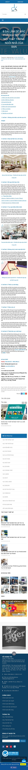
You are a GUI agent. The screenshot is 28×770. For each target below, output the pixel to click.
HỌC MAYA (5, 497)
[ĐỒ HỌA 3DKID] (14, 7)
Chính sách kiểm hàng (8, 709)
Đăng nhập (20, 1)
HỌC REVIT (5, 478)
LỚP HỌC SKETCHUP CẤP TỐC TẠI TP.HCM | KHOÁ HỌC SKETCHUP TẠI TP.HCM (13, 552)
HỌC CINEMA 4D (6, 493)
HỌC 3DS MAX (6, 466)
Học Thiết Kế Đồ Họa (8, 717)
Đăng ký (7, 1)
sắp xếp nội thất (19, 390)
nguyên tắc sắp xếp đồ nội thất (17, 388)
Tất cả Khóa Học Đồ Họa (9, 729)
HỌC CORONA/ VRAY (8, 470)
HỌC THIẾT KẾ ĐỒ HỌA (8, 443)
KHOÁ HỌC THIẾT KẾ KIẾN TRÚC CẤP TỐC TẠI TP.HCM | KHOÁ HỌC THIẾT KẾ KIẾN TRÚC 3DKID (13, 523)
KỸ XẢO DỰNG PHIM (7, 504)
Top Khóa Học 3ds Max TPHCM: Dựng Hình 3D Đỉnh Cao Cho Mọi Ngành (13, 566)
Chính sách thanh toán (8, 698)
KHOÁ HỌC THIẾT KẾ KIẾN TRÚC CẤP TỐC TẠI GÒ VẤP (13, 538)
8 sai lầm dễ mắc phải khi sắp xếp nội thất (13, 387)
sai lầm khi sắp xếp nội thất (9, 390)
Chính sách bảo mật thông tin (10, 706)
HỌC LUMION (6, 474)
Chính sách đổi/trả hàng (8, 703)
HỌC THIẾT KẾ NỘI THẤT (8, 439)
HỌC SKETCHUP (6, 462)
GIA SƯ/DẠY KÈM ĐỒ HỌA (9, 500)
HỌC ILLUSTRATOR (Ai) (8, 455)
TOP (14, 653)
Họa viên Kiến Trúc (7, 723)
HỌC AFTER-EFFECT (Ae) (8, 489)
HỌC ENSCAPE (6, 485)
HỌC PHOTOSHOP (7, 451)
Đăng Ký (23, 764)
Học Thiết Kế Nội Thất (8, 720)
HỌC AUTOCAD (6, 458)
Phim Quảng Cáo (7, 726)
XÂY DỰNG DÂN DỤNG (8, 508)
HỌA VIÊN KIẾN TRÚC (7, 447)
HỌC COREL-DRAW (7, 481)
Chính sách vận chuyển (8, 701)
